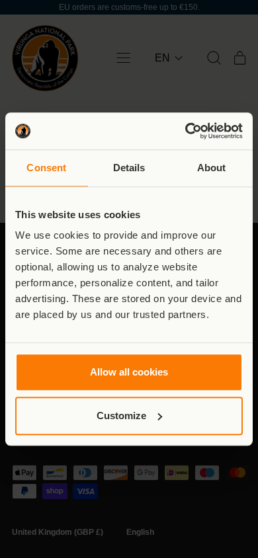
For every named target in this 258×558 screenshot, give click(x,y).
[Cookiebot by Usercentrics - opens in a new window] (185, 131)
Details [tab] (129, 167)
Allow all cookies (129, 372)
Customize (121, 415)
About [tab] (211, 167)
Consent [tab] (46, 167)
